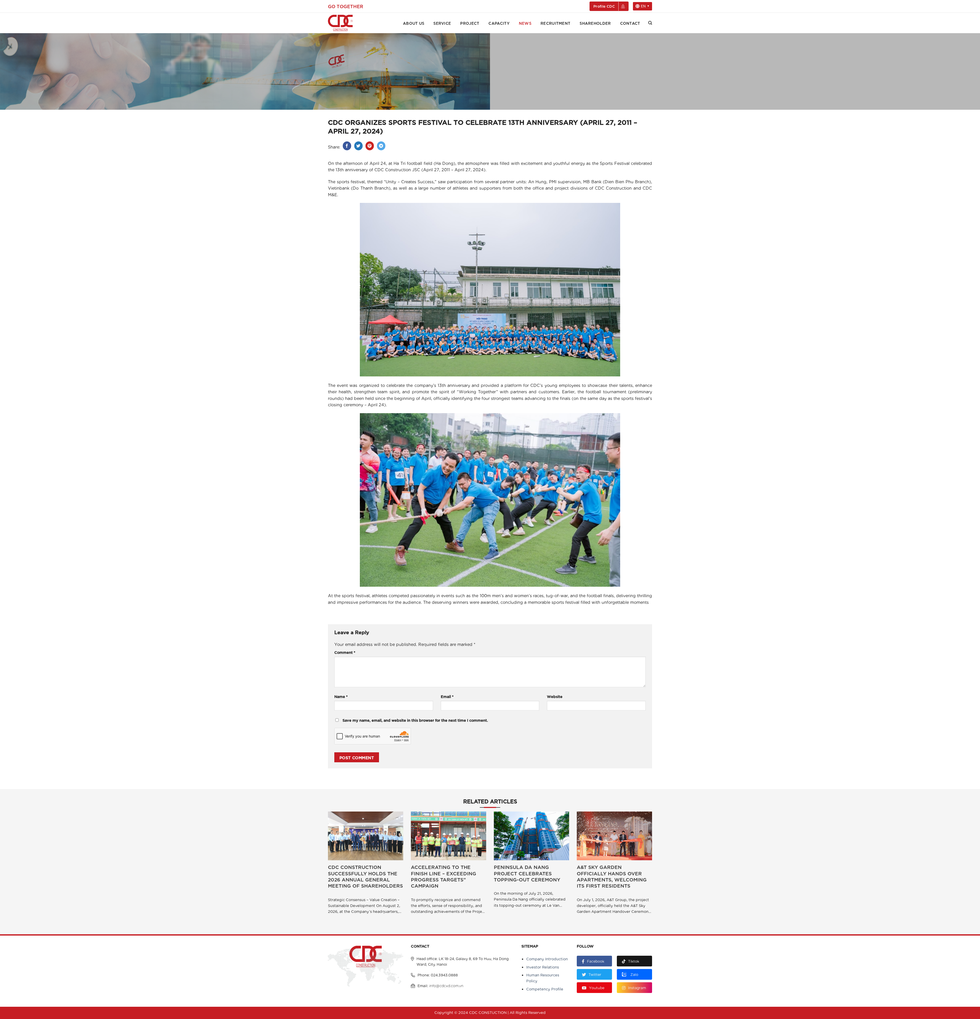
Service (442, 23)
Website (554, 696)
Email (447, 696)
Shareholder (595, 23)
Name (341, 696)
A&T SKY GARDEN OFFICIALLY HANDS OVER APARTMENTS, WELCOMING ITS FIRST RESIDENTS (612, 876)
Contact (630, 23)
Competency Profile (544, 988)
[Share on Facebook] (347, 145)
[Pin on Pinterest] (369, 145)
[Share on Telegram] (381, 145)
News (525, 23)
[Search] (650, 23)
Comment (344, 652)
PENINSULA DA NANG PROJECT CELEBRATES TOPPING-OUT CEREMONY (527, 873)
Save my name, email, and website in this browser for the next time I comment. (415, 720)
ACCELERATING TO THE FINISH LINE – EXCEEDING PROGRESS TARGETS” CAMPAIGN (443, 876)
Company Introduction (547, 958)
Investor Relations (542, 966)
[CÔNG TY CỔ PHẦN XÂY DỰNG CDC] (347, 23)
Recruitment (555, 23)
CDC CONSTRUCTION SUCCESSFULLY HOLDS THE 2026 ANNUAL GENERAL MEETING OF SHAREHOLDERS (365, 876)
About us (413, 23)
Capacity (498, 23)
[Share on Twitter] (358, 145)
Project (469, 23)
